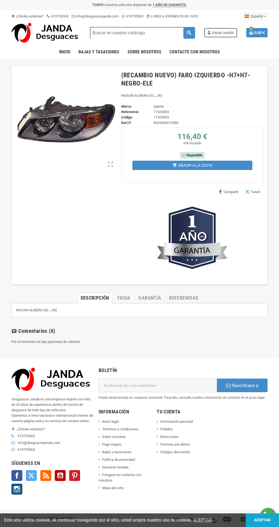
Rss (45, 475)
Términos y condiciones (120, 429)
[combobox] (142, 33)
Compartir (231, 192)
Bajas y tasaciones (116, 452)
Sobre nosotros (114, 437)
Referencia (129, 112)
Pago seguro (112, 444)
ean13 (126, 123)
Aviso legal (110, 421)
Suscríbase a (244, 385)
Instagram (16, 489)
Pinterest (74, 475)
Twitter (31, 475)
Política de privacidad (118, 460)
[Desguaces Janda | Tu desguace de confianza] (46, 33)
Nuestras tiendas (115, 467)
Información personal (176, 421)
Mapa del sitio (113, 488)
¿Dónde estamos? (27, 16)
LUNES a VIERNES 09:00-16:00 (174, 16)
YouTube (60, 475)
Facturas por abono (175, 444)
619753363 (59, 16)
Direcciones (169, 437)
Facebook (16, 475)
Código (126, 117)
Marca (126, 106)
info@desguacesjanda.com (97, 16)
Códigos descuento (175, 452)
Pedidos (166, 429)
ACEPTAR (202, 520)
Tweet (255, 192)
